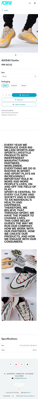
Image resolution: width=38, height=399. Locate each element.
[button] (2, 33)
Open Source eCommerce (27, 396)
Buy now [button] (20, 100)
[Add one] (9, 95)
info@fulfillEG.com (20, 378)
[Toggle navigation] (30, 3)
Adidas (6, 10)
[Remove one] (3, 95)
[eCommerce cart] (35, 3)
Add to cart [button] (25, 95)
